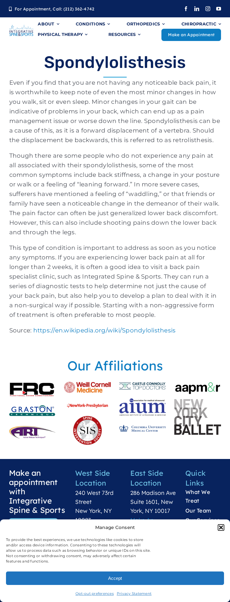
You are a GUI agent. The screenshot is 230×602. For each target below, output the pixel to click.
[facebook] (186, 8)
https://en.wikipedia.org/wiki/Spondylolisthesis (104, 330)
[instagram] (207, 8)
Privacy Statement (134, 593)
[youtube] (218, 8)
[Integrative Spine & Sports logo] (21, 27)
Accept (115, 578)
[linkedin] (196, 8)
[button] (221, 527)
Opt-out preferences (94, 593)
